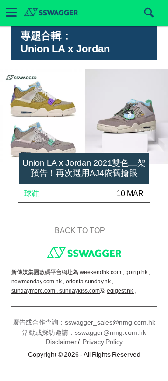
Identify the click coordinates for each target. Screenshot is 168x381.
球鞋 (31, 194)
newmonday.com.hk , (37, 281)
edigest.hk (120, 291)
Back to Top (80, 230)
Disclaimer (61, 342)
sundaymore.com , (35, 291)
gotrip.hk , (138, 272)
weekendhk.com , (102, 272)
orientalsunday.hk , (89, 281)
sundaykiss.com (79, 291)
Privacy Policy (103, 342)
